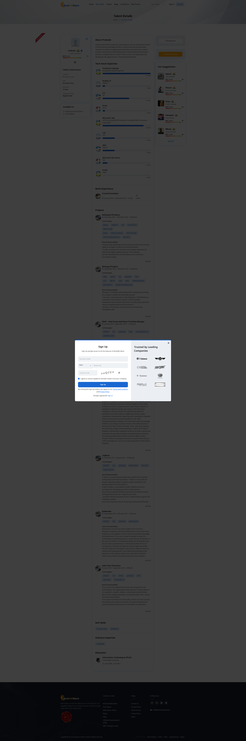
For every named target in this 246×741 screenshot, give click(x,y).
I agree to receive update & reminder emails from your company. (103, 379)
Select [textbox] (81, 365)
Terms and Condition (120, 389)
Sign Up (103, 384)
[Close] (168, 342)
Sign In (110, 396)
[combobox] (85, 365)
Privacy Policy (104, 392)
